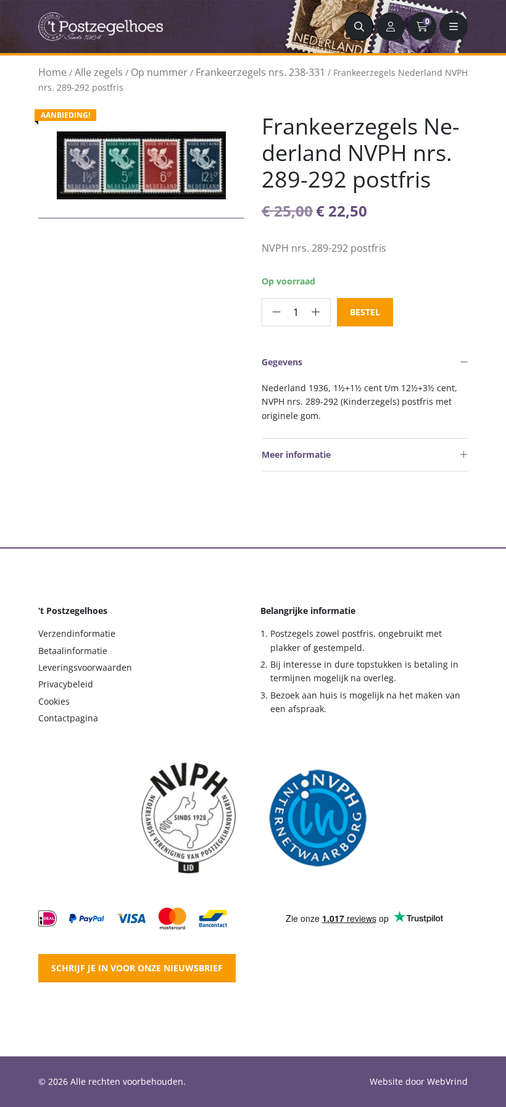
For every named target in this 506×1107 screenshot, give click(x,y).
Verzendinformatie (76, 633)
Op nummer (159, 72)
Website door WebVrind (419, 1081)
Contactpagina (68, 718)
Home (52, 72)
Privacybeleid (65, 684)
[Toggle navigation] (453, 26)
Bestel (365, 312)
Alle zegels (99, 72)
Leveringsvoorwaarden (85, 667)
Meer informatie (296, 454)
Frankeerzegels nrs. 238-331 (260, 72)
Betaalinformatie (72, 651)
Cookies (54, 701)
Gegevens (282, 362)
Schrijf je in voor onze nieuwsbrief (137, 968)
